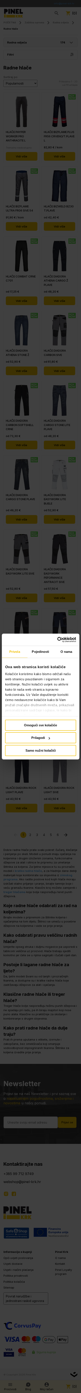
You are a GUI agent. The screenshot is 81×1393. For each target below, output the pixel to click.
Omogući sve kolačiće (40, 725)
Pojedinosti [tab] (40, 651)
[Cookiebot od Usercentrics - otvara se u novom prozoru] (57, 639)
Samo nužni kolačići (40, 750)
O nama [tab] (66, 651)
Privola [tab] (14, 651)
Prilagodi (38, 738)
